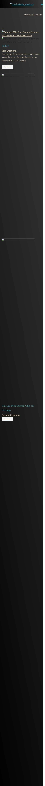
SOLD (5, 46)
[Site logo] (22, 3)
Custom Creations (11, 415)
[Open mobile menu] (3, 4)
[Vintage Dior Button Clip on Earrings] (18, 155)
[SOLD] (22, 33)
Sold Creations (9, 50)
